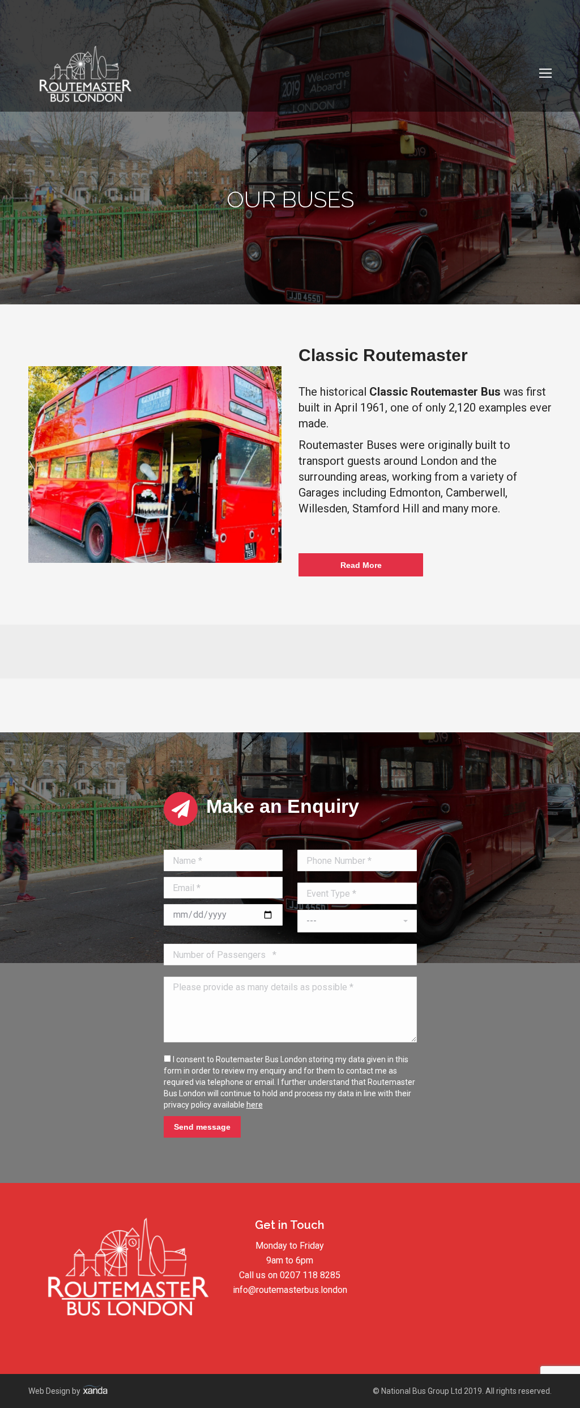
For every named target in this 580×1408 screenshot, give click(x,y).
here (254, 1104)
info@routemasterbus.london (290, 1289)
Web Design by (55, 1391)
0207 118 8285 (310, 1275)
